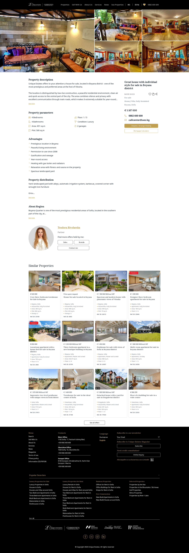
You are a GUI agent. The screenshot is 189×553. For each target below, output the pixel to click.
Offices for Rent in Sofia (105, 484)
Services (98, 5)
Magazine (32, 452)
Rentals (81, 242)
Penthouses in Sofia (36, 504)
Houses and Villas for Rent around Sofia (77, 490)
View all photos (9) (13, 68)
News (106, 5)
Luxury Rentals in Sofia (71, 484)
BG (129, 5)
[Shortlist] (144, 5)
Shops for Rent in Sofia (104, 490)
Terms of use (33, 455)
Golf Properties (135, 490)
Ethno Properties (135, 493)
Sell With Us (77, 5)
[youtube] (91, 536)
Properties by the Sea (137, 484)
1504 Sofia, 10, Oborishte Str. (68, 450)
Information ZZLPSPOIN (37, 461)
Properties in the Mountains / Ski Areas (144, 487)
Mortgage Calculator (141, 131)
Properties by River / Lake (138, 495)
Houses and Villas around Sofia (40, 490)
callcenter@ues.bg (139, 120)
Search (31, 436)
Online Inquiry (138, 455)
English (102, 440)
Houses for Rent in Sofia (72, 487)
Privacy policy (34, 458)
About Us (88, 5)
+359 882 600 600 (64, 443)
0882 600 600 (153, 5)
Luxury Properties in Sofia (39, 484)
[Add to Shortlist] (150, 94)
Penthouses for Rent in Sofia (73, 516)
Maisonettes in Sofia (36, 501)
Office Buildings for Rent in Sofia (108, 487)
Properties (65, 5)
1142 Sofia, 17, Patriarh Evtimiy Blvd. (71, 439)
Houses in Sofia (35, 487)
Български (104, 437)
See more (32, 104)
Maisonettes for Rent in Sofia (73, 513)
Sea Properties (117, 5)
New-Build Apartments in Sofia (107, 497)
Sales (65, 242)
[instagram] (97, 536)
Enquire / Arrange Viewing (141, 126)
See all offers (94, 423)
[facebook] (85, 536)
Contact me (73, 248)
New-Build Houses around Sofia (108, 500)
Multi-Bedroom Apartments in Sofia (42, 498)
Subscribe (138, 446)
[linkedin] (103, 536)
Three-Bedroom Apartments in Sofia (42, 495)
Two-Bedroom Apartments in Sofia (42, 493)
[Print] (153, 94)
